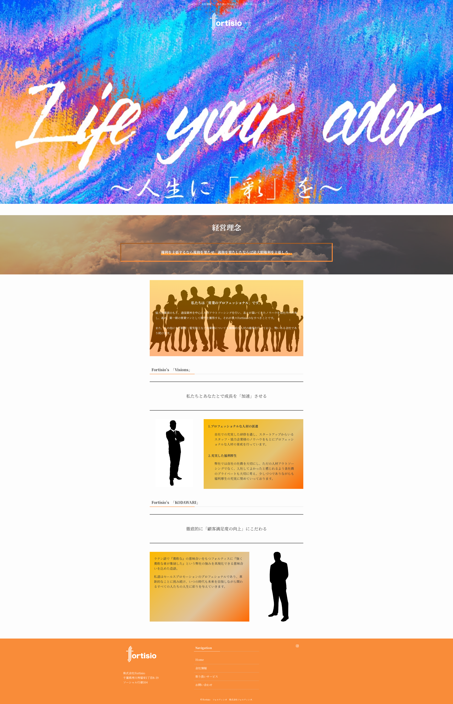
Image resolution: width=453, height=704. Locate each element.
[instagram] (297, 646)
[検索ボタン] (264, 4)
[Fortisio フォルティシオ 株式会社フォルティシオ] (226, 21)
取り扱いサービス (206, 676)
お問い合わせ (203, 685)
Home (199, 660)
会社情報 (201, 668)
